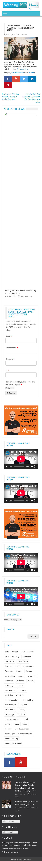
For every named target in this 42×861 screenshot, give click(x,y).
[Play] (6, 466)
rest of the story (11, 700)
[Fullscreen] (35, 466)
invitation (20, 681)
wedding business (22, 729)
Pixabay (32, 73)
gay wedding (10, 676)
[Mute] (31, 466)
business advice (28, 652)
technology (9, 714)
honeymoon (32, 676)
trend (25, 719)
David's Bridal (23, 661)
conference (9, 661)
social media (9, 709)
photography (10, 690)
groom (20, 676)
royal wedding (27, 700)
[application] (21, 459)
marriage (20, 685)
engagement (28, 666)
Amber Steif (30, 296)
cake (7, 656)
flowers (29, 671)
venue (16, 724)
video (25, 724)
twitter (8, 724)
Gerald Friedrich (17, 73)
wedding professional (13, 743)
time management (12, 719)
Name (8, 336)
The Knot (21, 714)
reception (20, 695)
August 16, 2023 (10, 296)
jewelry (30, 681)
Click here (5, 852)
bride (7, 652)
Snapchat (23, 705)
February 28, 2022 (20, 34)
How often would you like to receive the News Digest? (20, 383)
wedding (8, 729)
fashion (19, 671)
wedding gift (10, 734)
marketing (9, 685)
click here (24, 848)
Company (9, 359)
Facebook (9, 671)
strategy (21, 709)
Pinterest (22, 690)
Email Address (11, 348)
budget (15, 652)
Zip (7, 370)
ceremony (27, 656)
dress (17, 666)
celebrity (15, 656)
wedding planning (11, 738)
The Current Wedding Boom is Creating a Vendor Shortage (10, 96)
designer (8, 666)
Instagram (9, 681)
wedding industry (25, 734)
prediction (9, 695)
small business (10, 705)
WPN (7, 34)
